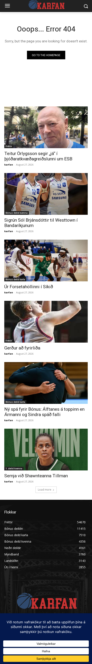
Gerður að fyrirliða (22, 348)
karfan (8, 164)
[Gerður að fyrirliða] (46, 322)
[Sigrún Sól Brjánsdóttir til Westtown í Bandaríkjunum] (46, 194)
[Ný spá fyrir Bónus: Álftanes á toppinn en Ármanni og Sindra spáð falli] (46, 383)
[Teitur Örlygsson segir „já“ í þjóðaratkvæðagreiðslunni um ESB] (46, 127)
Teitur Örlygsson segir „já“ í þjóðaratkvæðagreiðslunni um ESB (38, 156)
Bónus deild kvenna (17, 212)
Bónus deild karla (15, 279)
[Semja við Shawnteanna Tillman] (46, 449)
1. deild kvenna (14, 468)
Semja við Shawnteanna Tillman (36, 475)
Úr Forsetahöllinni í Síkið (28, 286)
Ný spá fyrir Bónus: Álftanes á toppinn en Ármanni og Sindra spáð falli (44, 412)
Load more (44, 489)
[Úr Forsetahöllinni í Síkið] (46, 260)
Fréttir (9, 146)
